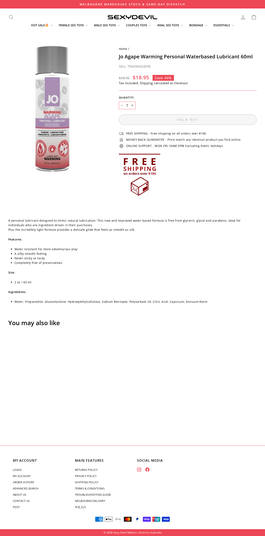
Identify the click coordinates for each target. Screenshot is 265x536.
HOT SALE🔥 (40, 25)
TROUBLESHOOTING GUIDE (93, 494)
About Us (19, 494)
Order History (23, 482)
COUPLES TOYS (137, 25)
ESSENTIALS (222, 25)
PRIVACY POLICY (85, 476)
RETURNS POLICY (86, 470)
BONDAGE (196, 25)
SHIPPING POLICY (87, 482)
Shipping (146, 83)
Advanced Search (26, 488)
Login (17, 470)
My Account (22, 476)
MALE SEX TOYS (105, 25)
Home (123, 49)
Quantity (126, 97)
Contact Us (21, 501)
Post (16, 507)
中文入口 (80, 507)
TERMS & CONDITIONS (90, 488)
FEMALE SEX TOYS (72, 25)
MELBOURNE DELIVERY (90, 501)
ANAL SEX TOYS (168, 25)
